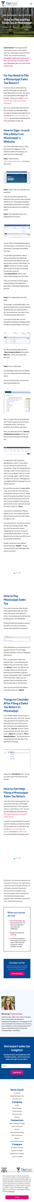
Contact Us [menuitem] (17, 1093)
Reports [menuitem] (17, 1117)
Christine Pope (16, 1014)
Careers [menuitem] (17, 1105)
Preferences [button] (11, 1191)
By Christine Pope (27, 28)
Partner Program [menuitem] (17, 1108)
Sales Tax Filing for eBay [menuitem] (17, 1132)
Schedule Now (17, 974)
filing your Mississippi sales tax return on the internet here (17, 63)
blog (14, 935)
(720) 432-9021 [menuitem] (17, 1099)
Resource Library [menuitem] (17, 1114)
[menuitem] (17, 1090)
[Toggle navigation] (31, 3)
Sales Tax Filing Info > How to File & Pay (17, 15)
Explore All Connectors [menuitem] (17, 1141)
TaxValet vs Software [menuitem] (17, 1147)
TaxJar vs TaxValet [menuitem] (17, 1156)
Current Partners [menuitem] (17, 1111)
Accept (17, 1197)
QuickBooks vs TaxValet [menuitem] (17, 1153)
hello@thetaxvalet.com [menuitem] (17, 1096)
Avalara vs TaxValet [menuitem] (17, 1150)
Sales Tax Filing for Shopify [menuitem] (17, 1123)
